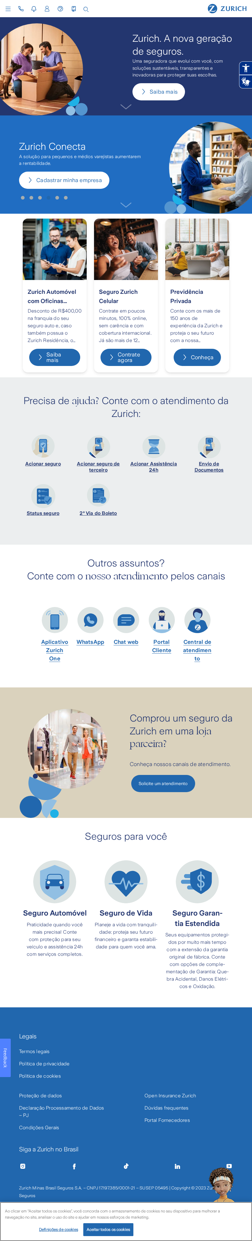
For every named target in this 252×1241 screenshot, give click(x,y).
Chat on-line (43, 496)
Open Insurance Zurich (170, 1095)
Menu (9, 9)
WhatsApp (43, 485)
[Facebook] (74, 1166)
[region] (126, 1221)
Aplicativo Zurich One (55, 650)
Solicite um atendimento (163, 783)
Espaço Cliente (43, 474)
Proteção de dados (40, 1095)
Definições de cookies (58, 1229)
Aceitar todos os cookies (108, 1229)
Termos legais (34, 1051)
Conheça (202, 357)
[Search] (86, 9)
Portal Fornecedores (167, 1120)
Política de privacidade (44, 1063)
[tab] (23, 198)
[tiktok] (126, 1166)
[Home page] (227, 8)
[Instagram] (22, 1166)
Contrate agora (129, 357)
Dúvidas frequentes (166, 1108)
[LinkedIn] (177, 1166)
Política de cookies (40, 1076)
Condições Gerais (39, 1127)
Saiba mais (164, 92)
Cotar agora (51, 184)
